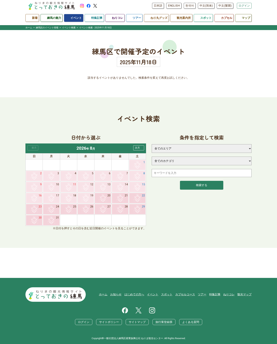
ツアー (202, 294)
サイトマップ (137, 322)
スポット (166, 294)
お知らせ (116, 294)
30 (40, 218)
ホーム (103, 294)
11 (74, 184)
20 (108, 195)
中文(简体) (206, 6)
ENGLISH (174, 6)
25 (74, 206)
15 (143, 184)
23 (40, 206)
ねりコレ (229, 294)
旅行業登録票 (163, 322)
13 (108, 184)
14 (126, 184)
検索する (201, 185)
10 (57, 184)
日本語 (158, 6)
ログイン (244, 6)
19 (91, 195)
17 (57, 195)
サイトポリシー (109, 322)
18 (74, 195)
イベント (152, 294)
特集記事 (214, 294)
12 (91, 184)
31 (57, 218)
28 (126, 206)
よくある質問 (190, 322)
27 (108, 206)
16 (40, 195)
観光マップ (244, 294)
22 (143, 195)
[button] (138, 147)
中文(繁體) (225, 6)
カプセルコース (185, 294)
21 (126, 195)
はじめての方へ (134, 294)
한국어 (189, 6)
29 (143, 206)
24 (57, 206)
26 (91, 206)
